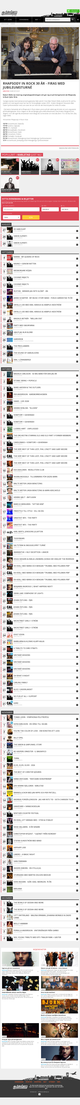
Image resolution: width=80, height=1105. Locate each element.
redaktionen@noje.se (43, 1092)
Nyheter (12, 24)
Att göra (8, 19)
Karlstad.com (4, 24)
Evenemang (24, 19)
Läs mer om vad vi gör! (54, 1087)
